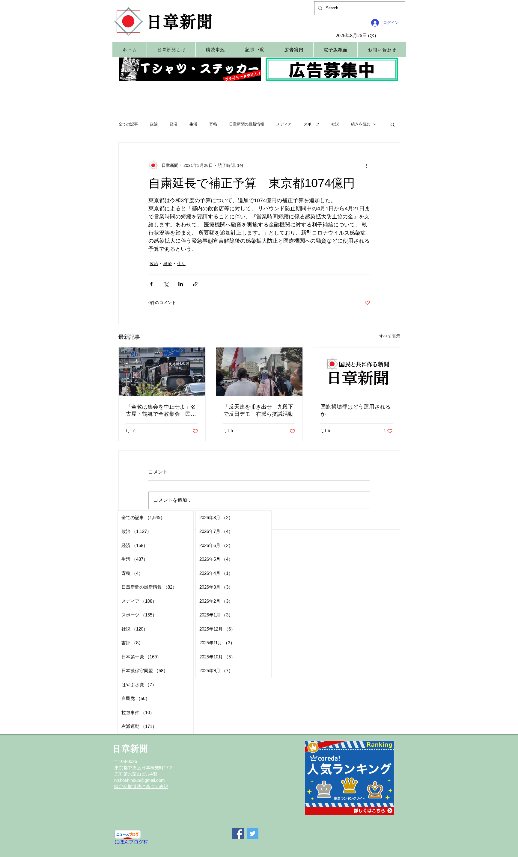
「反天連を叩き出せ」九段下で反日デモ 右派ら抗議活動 (258, 410)
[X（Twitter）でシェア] (166, 284)
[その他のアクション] (366, 165)
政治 (154, 124)
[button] (392, 124)
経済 (173, 124)
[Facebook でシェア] (151, 284)
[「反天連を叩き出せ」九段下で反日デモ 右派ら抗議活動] (259, 371)
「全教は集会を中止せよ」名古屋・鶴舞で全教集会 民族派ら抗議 (161, 411)
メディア (284, 124)
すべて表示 (389, 336)
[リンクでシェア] (195, 284)
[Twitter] (252, 833)
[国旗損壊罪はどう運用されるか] (356, 371)
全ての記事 (128, 124)
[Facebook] (238, 833)
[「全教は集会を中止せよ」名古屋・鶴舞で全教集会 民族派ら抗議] (162, 371)
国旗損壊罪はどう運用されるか (355, 410)
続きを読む (361, 124)
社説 (335, 124)
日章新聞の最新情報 (246, 124)
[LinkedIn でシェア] (180, 284)
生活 (193, 124)
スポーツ (311, 124)
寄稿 (213, 124)
